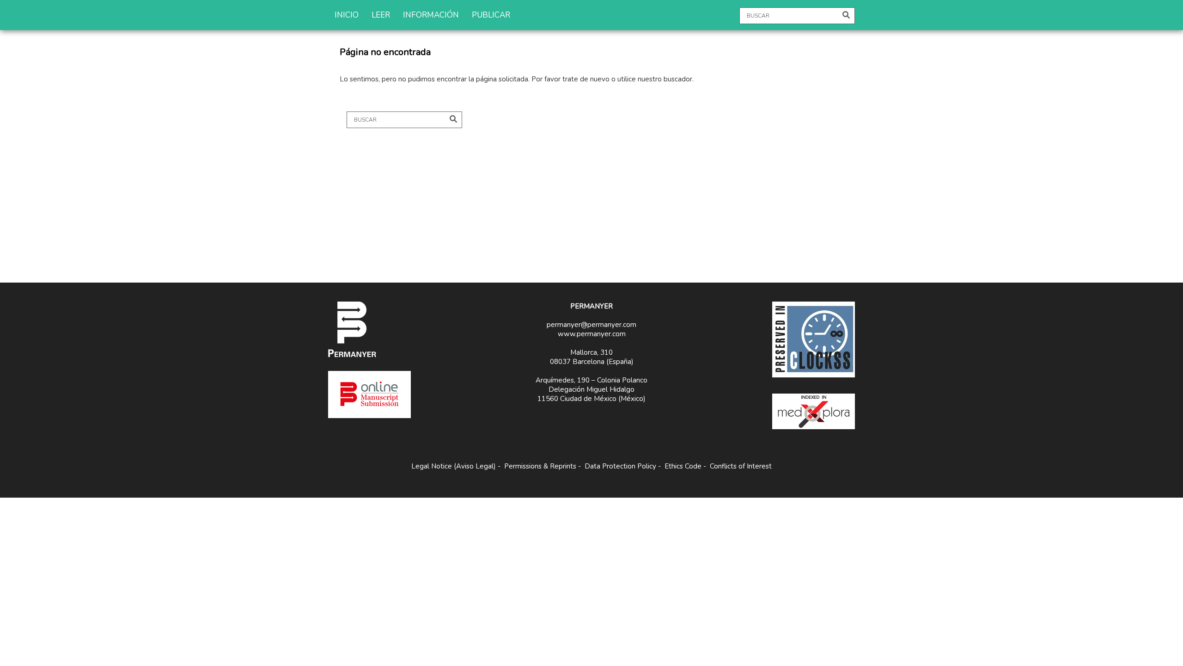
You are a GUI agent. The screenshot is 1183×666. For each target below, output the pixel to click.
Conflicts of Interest (741, 466)
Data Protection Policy (620, 466)
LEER (381, 15)
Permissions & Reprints (540, 466)
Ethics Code (683, 466)
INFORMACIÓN (431, 15)
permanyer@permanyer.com (591, 324)
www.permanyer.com (592, 334)
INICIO (347, 15)
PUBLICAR (491, 15)
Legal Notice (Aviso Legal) (453, 466)
